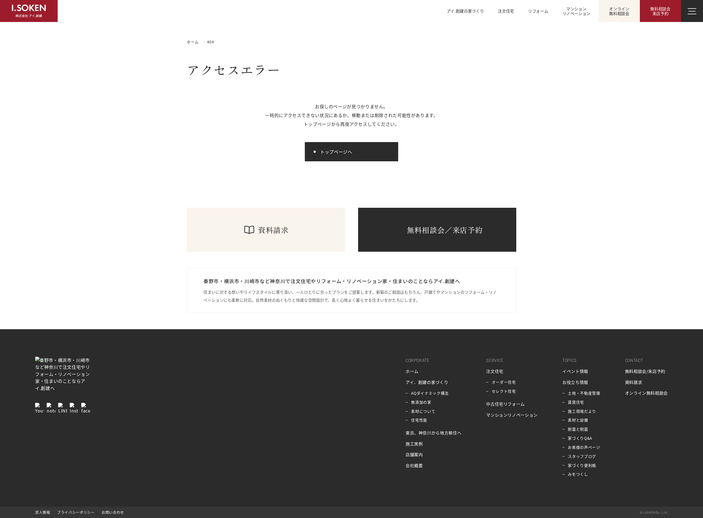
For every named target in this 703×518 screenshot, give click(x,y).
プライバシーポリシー (75, 512)
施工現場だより (582, 411)
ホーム (412, 371)
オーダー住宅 (504, 382)
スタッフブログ (582, 456)
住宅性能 (419, 420)
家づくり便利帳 (582, 465)
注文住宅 (494, 371)
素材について (423, 411)
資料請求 (633, 382)
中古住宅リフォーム (505, 404)
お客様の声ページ (584, 447)
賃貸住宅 (576, 402)
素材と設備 (578, 420)
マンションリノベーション (512, 415)
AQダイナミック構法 (429, 393)
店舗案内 (414, 454)
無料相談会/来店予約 (645, 371)
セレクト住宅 (504, 391)
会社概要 (414, 465)
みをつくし (578, 474)
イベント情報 (575, 371)
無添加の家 (421, 402)
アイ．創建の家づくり (427, 382)
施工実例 (414, 444)
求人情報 (42, 512)
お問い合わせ (113, 512)
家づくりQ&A (580, 438)
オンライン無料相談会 (646, 393)
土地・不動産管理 (584, 393)
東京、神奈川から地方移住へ (433, 433)
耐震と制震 (578, 429)
